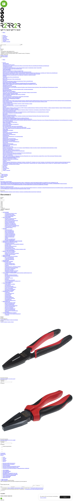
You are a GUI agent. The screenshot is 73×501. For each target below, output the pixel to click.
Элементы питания (8, 227)
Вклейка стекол (8, 245)
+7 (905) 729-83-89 (4, 175)
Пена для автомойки (9, 288)
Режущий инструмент (9, 269)
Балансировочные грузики (10, 302)
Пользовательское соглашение (8, 464)
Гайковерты (7, 292)
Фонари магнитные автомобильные (12, 225)
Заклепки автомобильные (10, 233)
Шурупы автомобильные (10, 239)
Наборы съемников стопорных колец (7, 191)
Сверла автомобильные (9, 259)
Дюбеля (6, 237)
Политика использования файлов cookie (10, 467)
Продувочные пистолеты (10, 298)
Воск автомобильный (9, 286)
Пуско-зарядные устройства (10, 226)
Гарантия (4, 460)
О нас (4, 457)
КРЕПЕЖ (16, 182)
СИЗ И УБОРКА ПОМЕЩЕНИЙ (9, 475)
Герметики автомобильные (10, 215)
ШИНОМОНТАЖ (30, 184)
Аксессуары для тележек (10, 252)
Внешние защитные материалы (11, 274)
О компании (2, 453)
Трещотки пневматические (10, 300)
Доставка (4, 458)
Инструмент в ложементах (63, 187)
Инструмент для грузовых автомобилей (13, 313)
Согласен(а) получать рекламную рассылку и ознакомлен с (22, 489)
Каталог (2, 455)
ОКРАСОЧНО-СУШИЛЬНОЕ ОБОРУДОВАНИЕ (28, 182)
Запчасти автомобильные (10, 306)
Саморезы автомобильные (10, 234)
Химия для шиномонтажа (10, 309)
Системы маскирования (9, 250)
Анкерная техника (8, 229)
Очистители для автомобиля (10, 287)
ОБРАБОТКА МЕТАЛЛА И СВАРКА (22, 183)
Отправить (3, 490)
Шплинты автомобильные (10, 238)
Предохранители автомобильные (11, 220)
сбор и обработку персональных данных (15, 487)
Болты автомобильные (9, 230)
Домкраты (7, 311)
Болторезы (32, 191)
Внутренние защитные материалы (11, 275)
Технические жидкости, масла (11, 213)
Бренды (4, 461)
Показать (2, 209)
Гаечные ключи (13, 187)
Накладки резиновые (9, 307)
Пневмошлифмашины (9, 297)
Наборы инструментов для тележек (12, 253)
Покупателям (3, 454)
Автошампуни (8, 285)
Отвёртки (28, 187)
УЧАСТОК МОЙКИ (13, 184)
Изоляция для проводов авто (10, 218)
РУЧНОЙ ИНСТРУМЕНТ (41, 183)
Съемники (7, 314)
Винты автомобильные (9, 231)
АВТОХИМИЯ (3, 182)
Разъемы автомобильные (10, 222)
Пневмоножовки (8, 296)
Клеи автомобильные (9, 216)
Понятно (65, 497)
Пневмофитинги (8, 299)
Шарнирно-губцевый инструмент (11, 188)
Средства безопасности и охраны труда (12, 280)
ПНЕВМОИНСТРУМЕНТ (22, 184)
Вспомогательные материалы (10, 246)
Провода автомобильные (10, 221)
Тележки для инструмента (10, 254)
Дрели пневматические (9, 293)
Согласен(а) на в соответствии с (23, 487)
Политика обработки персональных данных (11, 466)
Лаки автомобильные (9, 247)
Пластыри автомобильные (10, 308)
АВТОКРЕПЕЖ (6, 472)
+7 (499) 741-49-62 (4, 174)
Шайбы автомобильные (9, 236)
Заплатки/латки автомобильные (11, 305)
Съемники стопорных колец (20, 191)
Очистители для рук (9, 277)
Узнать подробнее (43, 497)
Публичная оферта (6, 465)
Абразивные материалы (9, 243)
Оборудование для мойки (10, 284)
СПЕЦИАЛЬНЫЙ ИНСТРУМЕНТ (41, 184)
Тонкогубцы (36, 191)
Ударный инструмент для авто (24, 188)
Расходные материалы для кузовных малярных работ (15, 249)
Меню (4, 32)
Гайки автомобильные (9, 232)
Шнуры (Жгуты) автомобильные (11, 310)
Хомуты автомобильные (9, 235)
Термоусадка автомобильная (10, 224)
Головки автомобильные (5, 187)
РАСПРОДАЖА (33, 183)
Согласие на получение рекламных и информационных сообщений (16, 468)
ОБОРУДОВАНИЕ (11, 183)
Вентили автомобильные (10, 303)
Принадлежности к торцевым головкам (37, 187)
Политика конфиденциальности (9, 463)
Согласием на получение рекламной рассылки (34, 489)
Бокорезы (28, 191)
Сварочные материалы (9, 258)
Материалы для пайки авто (10, 223)
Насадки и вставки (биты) (21, 187)
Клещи (39, 191)
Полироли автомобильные (10, 289)
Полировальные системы (10, 248)
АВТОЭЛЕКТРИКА (10, 182)
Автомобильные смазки (9, 214)
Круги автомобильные (9, 257)
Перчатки (7, 278)
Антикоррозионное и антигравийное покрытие (14, 244)
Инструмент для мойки (9, 290)
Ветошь (6, 273)
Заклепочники (8, 295)
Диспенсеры (7, 276)
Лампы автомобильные (9, 219)
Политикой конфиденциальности (37, 487)
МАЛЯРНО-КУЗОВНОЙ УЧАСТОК (45, 182)
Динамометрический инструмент (51, 187)
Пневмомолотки (8, 294)
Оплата (4, 459)
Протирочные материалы (10, 279)
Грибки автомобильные (9, 304)
